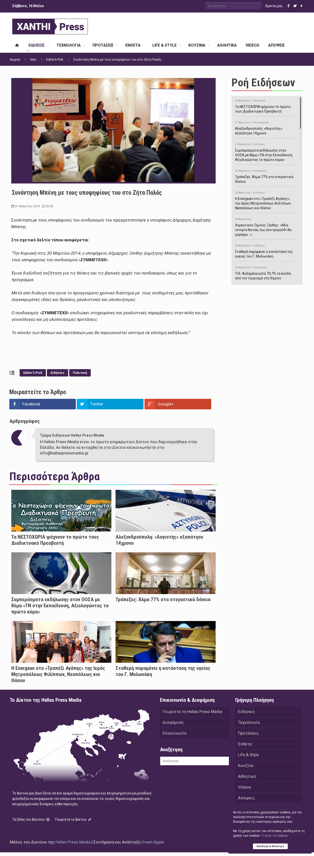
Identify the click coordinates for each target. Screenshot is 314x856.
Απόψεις (246, 797)
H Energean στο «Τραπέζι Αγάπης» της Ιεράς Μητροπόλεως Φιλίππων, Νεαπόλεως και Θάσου (58, 674)
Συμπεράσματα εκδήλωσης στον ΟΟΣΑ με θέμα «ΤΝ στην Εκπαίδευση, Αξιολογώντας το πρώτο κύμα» (60, 606)
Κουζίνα (245, 765)
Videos (244, 787)
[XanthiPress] (50, 25)
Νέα (33, 59)
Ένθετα (245, 743)
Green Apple (153, 842)
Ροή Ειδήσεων (263, 82)
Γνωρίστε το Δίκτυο (71, 819)
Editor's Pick (54, 59)
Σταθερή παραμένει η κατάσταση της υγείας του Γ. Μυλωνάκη (264, 251)
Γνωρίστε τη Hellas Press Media (192, 711)
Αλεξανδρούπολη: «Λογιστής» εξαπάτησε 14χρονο (258, 128)
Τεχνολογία (249, 722)
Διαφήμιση (173, 722)
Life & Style (248, 754)
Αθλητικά (247, 776)
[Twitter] (295, 6)
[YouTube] (301, 6)
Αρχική (15, 59)
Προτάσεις (248, 733)
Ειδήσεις (58, 373)
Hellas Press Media (73, 842)
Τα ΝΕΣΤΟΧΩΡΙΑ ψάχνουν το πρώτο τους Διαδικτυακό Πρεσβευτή (55, 540)
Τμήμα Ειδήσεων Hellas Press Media (72, 435)
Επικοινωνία (174, 733)
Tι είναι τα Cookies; (274, 835)
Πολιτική (80, 373)
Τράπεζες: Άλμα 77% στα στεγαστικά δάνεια (163, 599)
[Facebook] (288, 6)
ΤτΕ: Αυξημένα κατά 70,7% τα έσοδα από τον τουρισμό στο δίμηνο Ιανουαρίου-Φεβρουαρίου (263, 275)
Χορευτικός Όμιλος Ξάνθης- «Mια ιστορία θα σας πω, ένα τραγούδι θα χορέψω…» (263, 227)
